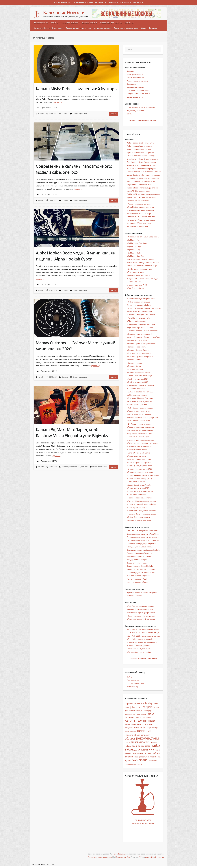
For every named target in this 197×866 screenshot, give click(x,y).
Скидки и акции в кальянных (138, 94)
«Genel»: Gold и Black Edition (138, 453)
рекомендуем (147, 738)
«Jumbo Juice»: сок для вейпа (139, 652)
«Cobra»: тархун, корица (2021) (139, 479)
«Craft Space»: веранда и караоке (140, 606)
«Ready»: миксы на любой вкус (139, 376)
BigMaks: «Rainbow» (135, 596)
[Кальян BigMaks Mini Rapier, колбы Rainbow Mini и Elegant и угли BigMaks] (76, 405)
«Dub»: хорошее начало (136, 495)
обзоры (130, 738)
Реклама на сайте (123, 857)
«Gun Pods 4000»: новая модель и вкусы (143, 633)
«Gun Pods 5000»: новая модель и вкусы (143, 630)
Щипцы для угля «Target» (137, 563)
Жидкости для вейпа (135, 111)
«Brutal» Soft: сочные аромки (138, 517)
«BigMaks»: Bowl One (135, 256)
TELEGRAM (113, 2)
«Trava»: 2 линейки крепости (138, 646)
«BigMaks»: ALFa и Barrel (137, 243)
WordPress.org (132, 687)
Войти (129, 677)
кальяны (130, 720)
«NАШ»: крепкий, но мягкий (138, 405)
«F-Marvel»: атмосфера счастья (140, 609)
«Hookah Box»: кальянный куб (139, 214)
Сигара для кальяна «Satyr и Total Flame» (144, 308)
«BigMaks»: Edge (134, 246)
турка (157, 750)
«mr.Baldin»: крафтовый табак (139, 520)
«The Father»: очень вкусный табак (141, 324)
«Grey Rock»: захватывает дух (139, 434)
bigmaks (129, 703)
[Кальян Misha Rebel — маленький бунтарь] (76, 64)
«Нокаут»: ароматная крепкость (140, 463)
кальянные (146, 717)
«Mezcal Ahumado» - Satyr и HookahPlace (143, 337)
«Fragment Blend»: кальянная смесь (141, 514)
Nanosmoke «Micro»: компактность (141, 220)
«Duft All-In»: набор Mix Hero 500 (140, 392)
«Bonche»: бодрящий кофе (137, 350)
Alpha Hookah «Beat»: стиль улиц (140, 143)
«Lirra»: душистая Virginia (137, 507)
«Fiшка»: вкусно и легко (136, 456)
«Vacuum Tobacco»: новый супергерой (142, 418)
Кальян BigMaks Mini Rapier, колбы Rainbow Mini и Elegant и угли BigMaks (72, 432)
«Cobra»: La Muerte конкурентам (140, 491)
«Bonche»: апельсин (135, 369)
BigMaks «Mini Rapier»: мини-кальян (141, 197)
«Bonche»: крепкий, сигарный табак (141, 344)
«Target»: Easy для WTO (137, 285)
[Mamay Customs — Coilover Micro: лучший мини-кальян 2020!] (76, 318)
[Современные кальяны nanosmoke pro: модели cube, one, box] (76, 141)
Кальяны (54, 23)
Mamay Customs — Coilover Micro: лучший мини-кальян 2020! (75, 345)
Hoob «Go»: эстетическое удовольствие (143, 178)
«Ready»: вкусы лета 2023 (137, 382)
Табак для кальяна (69, 23)
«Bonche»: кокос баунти (136, 347)
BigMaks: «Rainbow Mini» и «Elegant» (142, 593)
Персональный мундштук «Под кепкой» (143, 540)
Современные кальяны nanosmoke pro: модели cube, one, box (74, 169)
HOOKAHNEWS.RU (62, 2)
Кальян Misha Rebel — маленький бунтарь (76, 88)
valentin (41, 114)
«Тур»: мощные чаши (135, 272)
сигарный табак (139, 742)
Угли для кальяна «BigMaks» (138, 576)
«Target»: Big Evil (134, 282)
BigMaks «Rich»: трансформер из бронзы (143, 194)
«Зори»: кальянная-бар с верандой (141, 616)
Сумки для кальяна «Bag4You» (139, 553)
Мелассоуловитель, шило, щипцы (141, 569)
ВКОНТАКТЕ (100, 2)
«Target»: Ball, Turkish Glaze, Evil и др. (142, 279)
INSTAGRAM (125, 2)
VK (140, 857)
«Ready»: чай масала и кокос (138, 373)
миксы (140, 724)
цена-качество (139, 753)
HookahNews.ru (41, 23)
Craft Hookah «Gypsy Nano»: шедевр (141, 162)
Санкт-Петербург (135, 711)
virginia (148, 706)
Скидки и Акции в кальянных (78, 28)
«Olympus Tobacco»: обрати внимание (142, 331)
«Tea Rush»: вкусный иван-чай (139, 446)
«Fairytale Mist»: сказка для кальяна (141, 501)
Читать (113, 114)
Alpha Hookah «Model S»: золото (140, 149)
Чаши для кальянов (135, 74)
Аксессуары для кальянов (137, 81)
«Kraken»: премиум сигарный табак (141, 299)
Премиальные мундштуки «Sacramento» (143, 531)
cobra (156, 704)
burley (148, 703)
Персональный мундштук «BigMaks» (142, 544)
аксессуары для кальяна (135, 714)
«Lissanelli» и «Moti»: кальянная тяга (142, 642)
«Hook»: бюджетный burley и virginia (141, 504)
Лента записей (133, 680)
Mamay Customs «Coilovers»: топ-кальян (143, 175)
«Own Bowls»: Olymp (135, 288)
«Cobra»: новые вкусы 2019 (138, 488)
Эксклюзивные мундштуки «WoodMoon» (143, 534)
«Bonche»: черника (134, 363)
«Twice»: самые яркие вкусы (138, 411)
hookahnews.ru (119, 854)
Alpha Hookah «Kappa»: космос (139, 146)
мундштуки (129, 728)
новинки (144, 731)
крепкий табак (146, 720)
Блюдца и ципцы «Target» (137, 560)
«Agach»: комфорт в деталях (138, 204)
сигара (127, 742)
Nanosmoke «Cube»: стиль (137, 226)
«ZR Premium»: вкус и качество (139, 424)
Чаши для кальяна (89, 23)
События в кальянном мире (126, 28)
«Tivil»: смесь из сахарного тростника (142, 443)
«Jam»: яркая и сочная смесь (139, 421)
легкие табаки (130, 724)
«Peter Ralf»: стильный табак (138, 318)
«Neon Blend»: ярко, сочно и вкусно (141, 511)
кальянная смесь (133, 717)
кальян (151, 714)
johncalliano (136, 707)
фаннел (128, 753)
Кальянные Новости (64, 12)
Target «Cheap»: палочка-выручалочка (142, 188)
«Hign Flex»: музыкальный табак (140, 328)
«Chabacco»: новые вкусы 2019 (139, 469)
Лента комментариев (135, 683)
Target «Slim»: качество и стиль (140, 185)
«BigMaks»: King (133, 250)
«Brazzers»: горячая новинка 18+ (140, 334)
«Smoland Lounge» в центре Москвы (141, 613)
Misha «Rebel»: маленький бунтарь (141, 156)
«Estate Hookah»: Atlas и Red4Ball (140, 210)
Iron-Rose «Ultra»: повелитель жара (141, 165)
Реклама (153, 28)
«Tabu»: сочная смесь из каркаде (140, 440)
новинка (133, 732)
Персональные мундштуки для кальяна (143, 537)
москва (149, 724)
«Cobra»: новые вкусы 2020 (138, 482)
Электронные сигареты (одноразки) (141, 107)
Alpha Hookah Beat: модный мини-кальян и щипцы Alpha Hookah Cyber (75, 255)
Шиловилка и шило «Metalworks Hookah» (143, 550)
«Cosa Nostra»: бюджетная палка (140, 207)
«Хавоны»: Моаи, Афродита (138, 275)
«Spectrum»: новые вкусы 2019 (139, 401)
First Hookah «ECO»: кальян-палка (141, 181)
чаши (153, 756)
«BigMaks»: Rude (134, 253)
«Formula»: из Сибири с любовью (140, 427)
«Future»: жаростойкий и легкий (139, 498)
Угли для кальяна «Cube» (137, 582)
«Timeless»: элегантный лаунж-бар (141, 619)
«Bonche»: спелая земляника (138, 353)
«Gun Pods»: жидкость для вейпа (140, 639)
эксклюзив (140, 760)
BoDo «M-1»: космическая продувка (141, 169)
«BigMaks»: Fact (133, 240)
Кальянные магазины (135, 87)
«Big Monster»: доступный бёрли (140, 430)
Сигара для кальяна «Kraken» (139, 305)
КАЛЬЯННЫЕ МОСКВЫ (83, 2)
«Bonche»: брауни (134, 366)
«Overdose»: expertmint (136, 389)
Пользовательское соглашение (100, 857)
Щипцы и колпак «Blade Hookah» (140, 566)
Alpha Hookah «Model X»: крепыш (140, 153)
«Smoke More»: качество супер (139, 269)
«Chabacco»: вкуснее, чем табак (140, 472)
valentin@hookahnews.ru (154, 857)
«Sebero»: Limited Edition (137, 340)
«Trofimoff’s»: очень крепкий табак (141, 385)
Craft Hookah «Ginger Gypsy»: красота (142, 159)
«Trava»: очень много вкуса (138, 437)
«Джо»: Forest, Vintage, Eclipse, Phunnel (143, 263)
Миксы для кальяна (102, 28)
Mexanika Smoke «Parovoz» (138, 201)
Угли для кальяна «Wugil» (137, 579)
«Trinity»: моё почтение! (136, 321)
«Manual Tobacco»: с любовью (139, 414)
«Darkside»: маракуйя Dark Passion (141, 315)
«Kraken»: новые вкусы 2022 (138, 302)
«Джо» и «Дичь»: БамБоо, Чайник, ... (142, 259)
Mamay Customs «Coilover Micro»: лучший (144, 172)
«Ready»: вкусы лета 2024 (137, 379)
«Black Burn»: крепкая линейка (139, 312)
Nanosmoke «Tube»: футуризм (139, 223)
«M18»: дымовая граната (137, 395)
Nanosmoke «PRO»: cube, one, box (141, 217)
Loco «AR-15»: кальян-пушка (138, 191)
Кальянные (129, 23)
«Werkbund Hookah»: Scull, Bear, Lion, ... (143, 237)
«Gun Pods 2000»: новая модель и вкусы (143, 636)
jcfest (127, 707)
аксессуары (148, 711)
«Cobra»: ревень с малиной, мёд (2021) (143, 475)
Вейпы (129, 114)
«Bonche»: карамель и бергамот (140, 357)
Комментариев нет (80, 114)
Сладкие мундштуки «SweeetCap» (141, 573)
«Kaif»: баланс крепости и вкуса (140, 408)
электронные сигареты (133, 764)
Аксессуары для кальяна (111, 23)
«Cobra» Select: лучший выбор (139, 485)
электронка (153, 760)
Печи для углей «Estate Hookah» (140, 547)
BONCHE (139, 703)
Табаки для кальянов (135, 78)
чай (149, 753)
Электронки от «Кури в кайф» (139, 649)
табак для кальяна (139, 749)
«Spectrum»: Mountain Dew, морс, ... (141, 398)
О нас (143, 28)
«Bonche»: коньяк (134, 360)
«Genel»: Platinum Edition (137, 450)
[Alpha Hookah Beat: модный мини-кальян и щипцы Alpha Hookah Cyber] (76, 228)
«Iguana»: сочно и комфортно (139, 459)
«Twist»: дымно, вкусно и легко (139, 466)
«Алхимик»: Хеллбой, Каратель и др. (142, 266)
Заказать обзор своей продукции (48, 28)
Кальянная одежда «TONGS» (139, 556)
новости (129, 735)
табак (156, 745)
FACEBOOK (138, 2)
